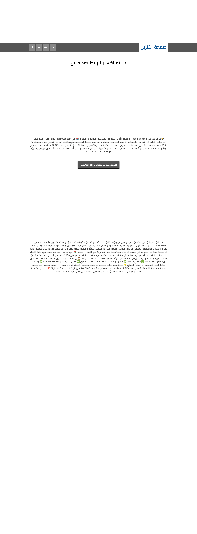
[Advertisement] (104, 21)
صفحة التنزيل (153, 47)
